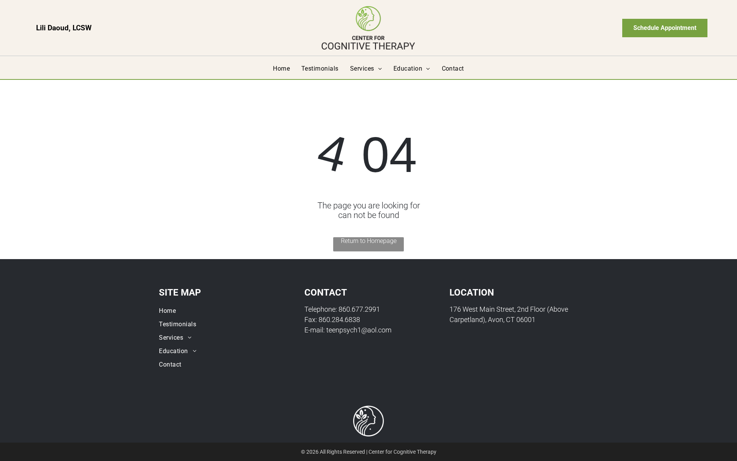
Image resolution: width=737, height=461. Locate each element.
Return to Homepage (369, 241)
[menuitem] (281, 68)
